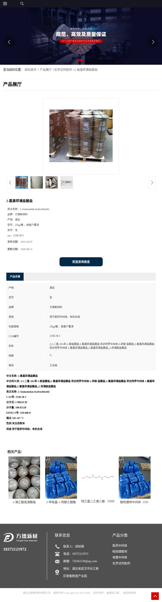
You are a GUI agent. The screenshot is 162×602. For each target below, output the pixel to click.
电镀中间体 (119, 557)
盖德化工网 (113, 592)
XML (87, 592)
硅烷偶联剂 (119, 551)
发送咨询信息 (81, 261)
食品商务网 (129, 592)
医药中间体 (119, 545)
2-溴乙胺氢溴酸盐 (24, 502)
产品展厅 (46, 69)
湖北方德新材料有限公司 (37, 592)
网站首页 (30, 69)
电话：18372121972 (75, 553)
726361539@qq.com (84, 561)
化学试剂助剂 (63, 69)
